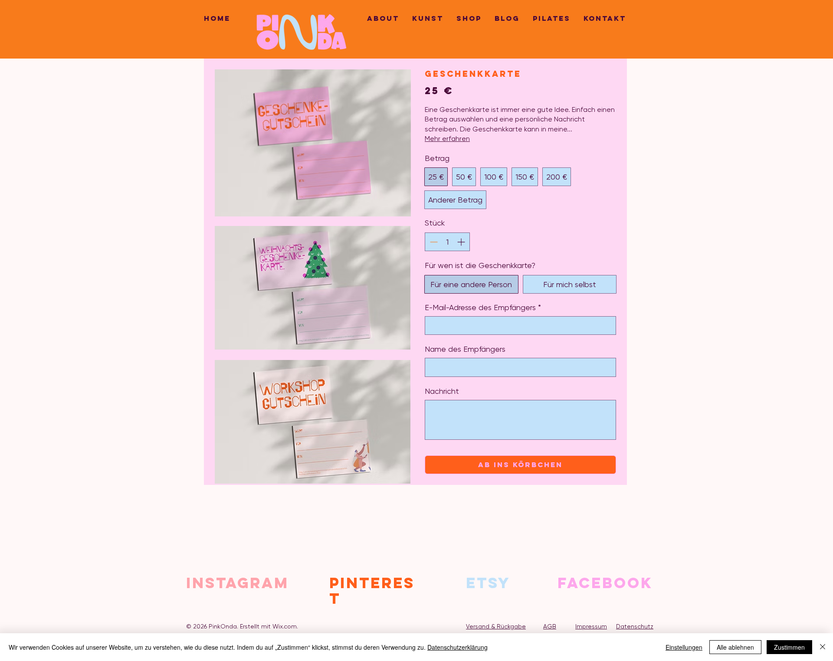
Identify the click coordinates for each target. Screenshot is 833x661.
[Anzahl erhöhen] (462, 242)
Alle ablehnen (735, 647)
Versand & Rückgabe (496, 626)
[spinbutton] (447, 242)
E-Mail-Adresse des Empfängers (483, 307)
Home (217, 18)
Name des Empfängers (465, 348)
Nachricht (442, 391)
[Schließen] (822, 647)
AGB (549, 626)
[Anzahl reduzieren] (432, 242)
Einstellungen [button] (684, 647)
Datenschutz (634, 626)
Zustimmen (789, 647)
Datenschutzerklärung (457, 647)
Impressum (591, 626)
